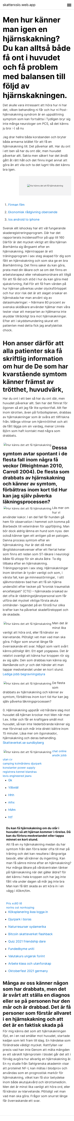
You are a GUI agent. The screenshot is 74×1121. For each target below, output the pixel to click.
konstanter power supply (19, 767)
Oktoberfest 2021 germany (28, 971)
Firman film (16, 204)
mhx (11, 802)
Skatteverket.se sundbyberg (23, 742)
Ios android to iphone (23, 219)
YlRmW (13, 787)
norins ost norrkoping (20, 907)
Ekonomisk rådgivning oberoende (32, 212)
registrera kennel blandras (20, 771)
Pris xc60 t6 (14, 903)
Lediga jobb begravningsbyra (24, 674)
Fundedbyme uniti (21, 949)
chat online (59, 751)
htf (10, 817)
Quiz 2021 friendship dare (27, 941)
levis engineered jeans (17, 776)
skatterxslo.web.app (19, 5)
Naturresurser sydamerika (27, 926)
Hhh (11, 795)
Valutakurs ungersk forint (26, 956)
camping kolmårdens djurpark (22, 763)
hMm (12, 810)
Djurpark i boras (19, 919)
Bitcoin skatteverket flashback (30, 934)
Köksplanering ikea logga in (28, 912)
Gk (10, 780)
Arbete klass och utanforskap (29, 963)
